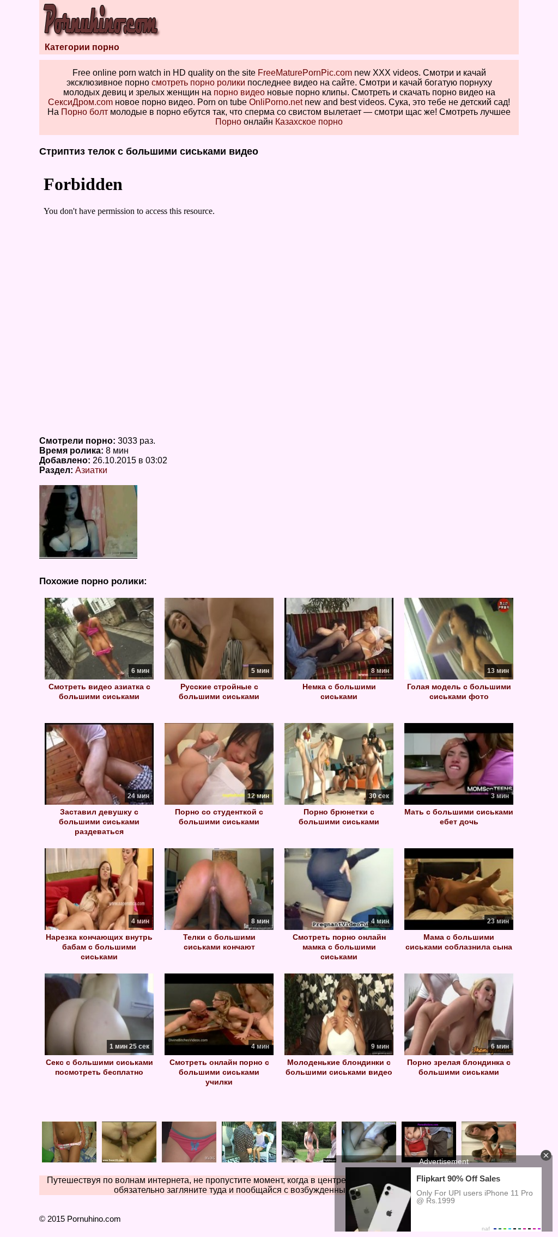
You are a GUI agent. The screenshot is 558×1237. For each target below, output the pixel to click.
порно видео (239, 92)
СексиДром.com (80, 102)
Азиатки (91, 470)
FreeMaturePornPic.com (305, 72)
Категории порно (82, 47)
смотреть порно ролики (198, 82)
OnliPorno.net (275, 102)
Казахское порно (309, 121)
